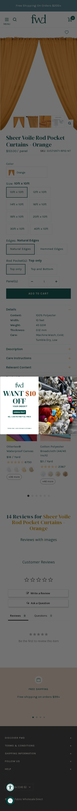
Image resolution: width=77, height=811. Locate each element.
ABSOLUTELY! (19, 412)
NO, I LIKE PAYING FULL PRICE (19, 417)
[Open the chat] (10, 801)
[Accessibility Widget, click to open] (10, 787)
